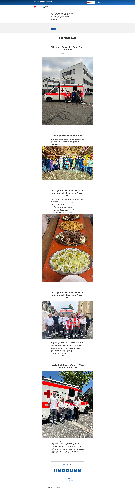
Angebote (88, 6)
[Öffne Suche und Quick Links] (100, 7)
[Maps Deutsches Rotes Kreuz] (67, 470)
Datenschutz (70, 480)
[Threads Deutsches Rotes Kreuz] (79, 470)
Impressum (70, 482)
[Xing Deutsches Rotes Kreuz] (63, 470)
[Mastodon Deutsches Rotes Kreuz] (71, 470)
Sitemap (69, 478)
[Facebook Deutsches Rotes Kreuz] (55, 470)
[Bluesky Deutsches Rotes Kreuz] (75, 470)
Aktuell (92, 6)
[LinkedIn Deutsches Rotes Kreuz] (59, 470)
